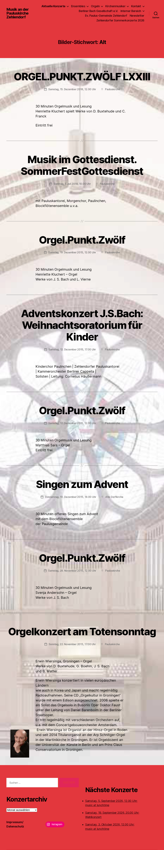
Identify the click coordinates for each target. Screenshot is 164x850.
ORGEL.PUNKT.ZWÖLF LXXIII (82, 76)
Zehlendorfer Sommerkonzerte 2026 (120, 20)
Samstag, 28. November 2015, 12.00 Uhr (72, 570)
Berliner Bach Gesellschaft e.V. (98, 11)
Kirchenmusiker (115, 6)
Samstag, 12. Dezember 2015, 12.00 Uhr (72, 423)
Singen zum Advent (82, 484)
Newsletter (137, 15)
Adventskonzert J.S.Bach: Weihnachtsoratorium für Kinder (82, 325)
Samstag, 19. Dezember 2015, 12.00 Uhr (72, 252)
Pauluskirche (112, 89)
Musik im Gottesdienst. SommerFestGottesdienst (82, 165)
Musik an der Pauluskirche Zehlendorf (17, 13)
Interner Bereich (131, 11)
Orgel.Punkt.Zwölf (82, 240)
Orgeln (95, 6)
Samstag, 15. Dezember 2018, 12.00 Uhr (72, 89)
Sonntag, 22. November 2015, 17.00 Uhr (72, 644)
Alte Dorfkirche (114, 496)
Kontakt (136, 6)
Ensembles (78, 6)
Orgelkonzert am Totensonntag (82, 631)
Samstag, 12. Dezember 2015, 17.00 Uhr (72, 349)
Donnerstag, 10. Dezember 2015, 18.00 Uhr (70, 496)
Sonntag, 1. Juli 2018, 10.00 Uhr (72, 183)
